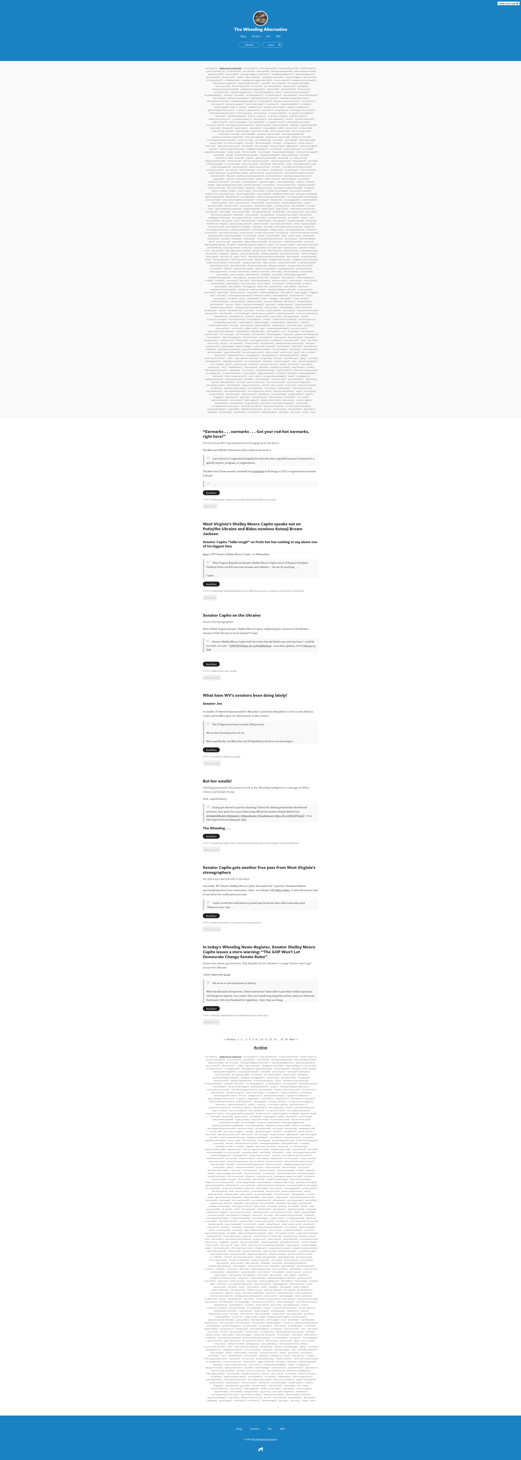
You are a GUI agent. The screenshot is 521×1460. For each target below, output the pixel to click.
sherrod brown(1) (214, 352)
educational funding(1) (216, 408)
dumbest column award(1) (221, 307)
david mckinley (218, 499)
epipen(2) (235, 253)
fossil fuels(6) (265, 163)
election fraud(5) (289, 178)
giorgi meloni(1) (252, 402)
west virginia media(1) (215, 384)
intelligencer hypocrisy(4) (283, 193)
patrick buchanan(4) (252, 184)
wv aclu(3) (310, 205)
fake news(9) (227, 127)
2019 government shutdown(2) (270, 238)
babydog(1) (274, 277)
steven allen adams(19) (308, 94)
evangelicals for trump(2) (279, 259)
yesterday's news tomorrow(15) (287, 100)
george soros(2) (259, 250)
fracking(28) (302, 86)
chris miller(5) (263, 169)
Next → (293, 1039)
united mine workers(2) (216, 262)
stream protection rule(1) (307, 310)
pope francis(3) (305, 214)
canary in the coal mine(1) (264, 346)
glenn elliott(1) (276, 286)
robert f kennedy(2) (307, 238)
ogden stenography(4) (214, 196)
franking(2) (265, 274)
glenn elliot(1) (309, 408)
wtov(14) (242, 106)
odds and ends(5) (217, 175)
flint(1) (238, 304)
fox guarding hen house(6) (283, 151)
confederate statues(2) (292, 241)
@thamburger (248, 815)
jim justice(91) (249, 71)
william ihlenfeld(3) (251, 208)
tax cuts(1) (240, 381)
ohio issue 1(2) (226, 256)
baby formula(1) (275, 396)
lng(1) (212, 295)
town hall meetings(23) (263, 92)
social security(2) (223, 241)
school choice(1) (310, 280)
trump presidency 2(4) (286, 184)
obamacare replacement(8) (268, 133)
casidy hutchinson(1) (219, 399)
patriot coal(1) (286, 352)
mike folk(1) (297, 346)
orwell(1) (310, 367)
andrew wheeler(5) (247, 169)
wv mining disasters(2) (294, 229)
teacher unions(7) (305, 142)
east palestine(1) (295, 408)
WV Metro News (280, 890)
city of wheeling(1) (242, 313)
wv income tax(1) (278, 379)
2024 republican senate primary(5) (299, 172)
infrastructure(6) (234, 160)
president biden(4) (309, 199)
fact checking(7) (262, 145)
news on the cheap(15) (255, 103)
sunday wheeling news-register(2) (252, 244)
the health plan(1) (295, 337)
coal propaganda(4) (292, 199)
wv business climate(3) (276, 217)
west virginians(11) (276, 118)
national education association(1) (290, 343)
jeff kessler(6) (278, 163)
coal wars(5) (235, 181)
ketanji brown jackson (233, 590)
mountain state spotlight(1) (274, 376)
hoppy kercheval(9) (309, 124)
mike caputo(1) (234, 286)
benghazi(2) (224, 253)
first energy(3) (212, 211)
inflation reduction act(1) (251, 408)
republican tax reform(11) (220, 118)
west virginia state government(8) (221, 139)
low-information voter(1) (253, 352)
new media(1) (293, 331)
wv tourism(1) (270, 387)
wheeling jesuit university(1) (225, 322)
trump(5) (259, 178)
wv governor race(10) (215, 124)
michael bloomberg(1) (265, 370)
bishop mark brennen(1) (273, 405)
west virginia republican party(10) (239, 124)
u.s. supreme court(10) (275, 121)
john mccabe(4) (244, 190)
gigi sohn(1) (245, 396)
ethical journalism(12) (237, 115)
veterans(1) (310, 343)
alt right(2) (231, 244)
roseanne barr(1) (227, 340)
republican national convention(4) (271, 196)
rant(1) (230, 358)
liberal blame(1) (221, 316)
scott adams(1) (253, 411)
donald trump (217, 590)
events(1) (267, 319)
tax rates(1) (232, 298)
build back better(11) (298, 115)
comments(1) (310, 337)
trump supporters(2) (231, 247)
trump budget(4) (264, 193)
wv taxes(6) (304, 154)
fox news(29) (256, 86)
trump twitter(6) (299, 160)
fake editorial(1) (258, 331)
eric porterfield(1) (280, 349)
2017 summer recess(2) (285, 244)
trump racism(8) (242, 130)
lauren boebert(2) (291, 271)
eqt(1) (294, 361)
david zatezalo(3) (248, 220)
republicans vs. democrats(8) (277, 136)
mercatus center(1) (299, 328)
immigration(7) (289, 142)
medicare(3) (257, 226)
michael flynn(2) (273, 235)
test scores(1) (213, 343)
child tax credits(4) (219, 190)
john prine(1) (293, 364)
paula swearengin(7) (308, 145)
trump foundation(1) (303, 304)
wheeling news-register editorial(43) (257, 80)
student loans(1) (217, 283)
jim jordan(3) (293, 217)
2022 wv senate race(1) (302, 387)
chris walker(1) (278, 283)
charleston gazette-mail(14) (225, 106)
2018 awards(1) (283, 346)
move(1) (304, 316)
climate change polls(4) (245, 193)
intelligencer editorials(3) (219, 217)
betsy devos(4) (276, 199)
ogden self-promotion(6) (265, 157)
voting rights (262, 1015)
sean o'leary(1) (277, 384)
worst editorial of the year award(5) (297, 166)
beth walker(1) (287, 292)
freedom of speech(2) (260, 271)
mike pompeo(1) (233, 393)
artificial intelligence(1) (269, 292)
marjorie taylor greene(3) (221, 214)
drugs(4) (232, 190)
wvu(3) (236, 220)
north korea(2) (234, 262)
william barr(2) (261, 259)
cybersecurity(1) (211, 334)
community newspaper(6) (307, 151)
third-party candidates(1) (253, 304)
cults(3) (297, 223)
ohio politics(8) (290, 139)
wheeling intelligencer (289, 842)
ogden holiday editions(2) (307, 244)
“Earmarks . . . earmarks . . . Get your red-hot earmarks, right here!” (256, 433)
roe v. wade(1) (303, 396)
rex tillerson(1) (210, 310)
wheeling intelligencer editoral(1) (282, 289)
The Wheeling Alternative (264, 1439)
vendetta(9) (294, 124)
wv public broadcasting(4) (277, 190)
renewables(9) (255, 127)
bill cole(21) (239, 94)
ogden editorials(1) (296, 379)
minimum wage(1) (282, 361)
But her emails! (217, 781)
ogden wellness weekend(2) (255, 241)
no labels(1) (220, 280)
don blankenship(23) (213, 94)
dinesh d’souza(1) (222, 402)
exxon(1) (222, 310)
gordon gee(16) (265, 100)
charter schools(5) (272, 178)
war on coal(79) (231, 74)
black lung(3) (224, 211)
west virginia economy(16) (218, 100)
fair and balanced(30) (241, 86)
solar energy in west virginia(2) (238, 250)
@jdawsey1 (233, 815)
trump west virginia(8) (254, 136)
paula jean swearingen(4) (306, 193)
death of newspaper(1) (231, 337)
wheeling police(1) (213, 361)
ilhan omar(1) (220, 355)
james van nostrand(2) (249, 253)
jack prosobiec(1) (273, 310)
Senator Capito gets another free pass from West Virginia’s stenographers (259, 869)
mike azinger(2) (239, 277)
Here (205, 554)
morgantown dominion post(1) (223, 289)
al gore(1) (229, 304)
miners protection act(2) (258, 277)
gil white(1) (309, 325)
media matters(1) (222, 328)
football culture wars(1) (218, 325)
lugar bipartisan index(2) (214, 244)
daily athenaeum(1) (214, 390)
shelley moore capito (508, 3)
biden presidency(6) (289, 154)
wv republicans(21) (273, 94)
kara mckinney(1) (248, 283)
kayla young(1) (220, 286)
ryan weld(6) (219, 154)
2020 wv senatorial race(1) (236, 376)
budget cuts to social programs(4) (220, 193)
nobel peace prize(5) (215, 169)
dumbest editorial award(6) (246, 154)
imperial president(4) (306, 184)
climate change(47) (293, 77)
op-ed (226, 974)
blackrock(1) (262, 286)
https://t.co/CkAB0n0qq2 (256, 645)
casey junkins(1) (245, 322)
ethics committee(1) (303, 307)
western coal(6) (233, 151)
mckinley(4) (309, 187)
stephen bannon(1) (285, 304)
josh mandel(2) (306, 271)
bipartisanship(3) (309, 223)
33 (281, 1039)
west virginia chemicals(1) (235, 390)
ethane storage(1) (261, 322)
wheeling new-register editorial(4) (288, 187)
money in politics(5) (274, 172)
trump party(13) (282, 109)
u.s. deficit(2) (216, 268)
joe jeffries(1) (216, 387)
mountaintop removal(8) (229, 133)
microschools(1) (280, 408)
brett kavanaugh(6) (215, 163)
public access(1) (272, 352)
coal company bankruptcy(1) (240, 295)
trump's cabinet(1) (301, 298)
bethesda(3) (238, 214)
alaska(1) (304, 355)
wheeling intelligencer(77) (283, 74)
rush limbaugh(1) (278, 322)
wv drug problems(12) (277, 112)
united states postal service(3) (302, 208)
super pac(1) (271, 304)
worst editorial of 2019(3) (281, 223)
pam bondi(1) (210, 292)
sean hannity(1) (236, 402)
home (312, 411)
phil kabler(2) (308, 235)
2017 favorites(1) (243, 334)
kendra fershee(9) (280, 124)
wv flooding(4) (262, 199)
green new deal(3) (215, 205)
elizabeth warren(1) (236, 355)
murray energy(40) (282, 80)
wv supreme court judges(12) (301, 112)
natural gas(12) (260, 112)
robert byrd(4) (258, 190)
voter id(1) (260, 310)
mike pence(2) (213, 238)
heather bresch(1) (254, 301)
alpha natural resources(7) (229, 145)
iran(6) (288, 163)
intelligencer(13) (255, 106)
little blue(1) (292, 373)
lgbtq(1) (303, 358)
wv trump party (297, 590)
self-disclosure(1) (304, 301)
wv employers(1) (267, 343)
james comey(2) (237, 274)
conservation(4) (257, 202)
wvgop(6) (249, 157)
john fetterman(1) (259, 396)
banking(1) (273, 298)
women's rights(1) (304, 399)
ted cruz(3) (268, 226)
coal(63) (240, 77)
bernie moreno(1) (237, 292)
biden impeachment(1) (260, 280)
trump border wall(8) (260, 130)
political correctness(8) (301, 136)
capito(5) (230, 178)
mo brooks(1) (290, 384)
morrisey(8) (278, 139)
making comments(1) (214, 379)
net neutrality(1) (213, 337)
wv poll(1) (209, 280)
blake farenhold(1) (262, 325)
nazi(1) (264, 298)
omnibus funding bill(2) (240, 229)
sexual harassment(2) (287, 262)
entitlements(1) (284, 387)
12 (270, 1039)
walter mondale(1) (258, 289)
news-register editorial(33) (298, 83)
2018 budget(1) (272, 331)
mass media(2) (217, 250)
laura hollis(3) (311, 211)
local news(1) (294, 349)
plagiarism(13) (253, 109)
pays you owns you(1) (256, 381)
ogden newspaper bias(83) (305, 71)
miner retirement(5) (217, 172)
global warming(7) (263, 142)
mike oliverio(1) (232, 396)
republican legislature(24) (241, 92)
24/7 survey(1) (248, 370)
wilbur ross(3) (259, 217)
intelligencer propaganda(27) (252, 89)
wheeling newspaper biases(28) (225, 89)
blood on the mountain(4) (300, 190)
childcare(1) (303, 286)
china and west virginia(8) (222, 130)
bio (268, 36)
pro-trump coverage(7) (233, 142)
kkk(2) (270, 244)
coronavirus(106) (234, 71)
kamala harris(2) (290, 247)
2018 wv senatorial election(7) (232, 148)
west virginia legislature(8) (292, 133)
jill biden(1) (249, 379)
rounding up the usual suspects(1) (248, 307)
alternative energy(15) (235, 103)
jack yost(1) (221, 295)
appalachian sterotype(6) (215, 151)
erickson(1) (253, 364)
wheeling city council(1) (280, 367)
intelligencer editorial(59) (273, 77)
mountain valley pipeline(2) (219, 277)
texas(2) (261, 235)
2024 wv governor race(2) (242, 259)
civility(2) (227, 268)
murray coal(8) (215, 142)
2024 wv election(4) (235, 187)
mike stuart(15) (217, 103)
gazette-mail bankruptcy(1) (306, 334)
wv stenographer (254, 922)
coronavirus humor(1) (231, 373)
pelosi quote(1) (211, 313)
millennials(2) (249, 238)
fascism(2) (225, 238)
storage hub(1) (266, 358)
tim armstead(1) (236, 343)
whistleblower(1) (235, 367)
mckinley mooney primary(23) (296, 92)
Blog (243, 36)
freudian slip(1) (242, 340)
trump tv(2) (247, 247)
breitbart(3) (309, 226)
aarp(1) (242, 298)
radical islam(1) (253, 298)
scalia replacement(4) (286, 181)
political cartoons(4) (216, 187)
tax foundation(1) (255, 387)
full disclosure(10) (263, 124)
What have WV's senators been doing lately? (245, 695)
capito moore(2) (269, 262)
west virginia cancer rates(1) (259, 390)
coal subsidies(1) (308, 331)
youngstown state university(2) (305, 259)
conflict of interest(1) (220, 301)
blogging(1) (218, 396)
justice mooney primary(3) (240, 223)
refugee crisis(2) (277, 229)
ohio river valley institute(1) (223, 381)
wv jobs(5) (276, 166)
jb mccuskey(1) (264, 283)
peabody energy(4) (267, 181)
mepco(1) (305, 322)
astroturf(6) (312, 160)
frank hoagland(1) (251, 399)
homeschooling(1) (279, 393)
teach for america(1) (307, 319)
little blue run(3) (231, 205)
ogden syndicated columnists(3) (228, 208)
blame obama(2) (274, 250)
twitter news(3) (246, 205)
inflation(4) (250, 187)
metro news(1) (236, 399)
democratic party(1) (262, 295)
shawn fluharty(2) (290, 250)
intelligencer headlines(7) (257, 148)
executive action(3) (216, 226)
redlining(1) (212, 411)
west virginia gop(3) (295, 211)
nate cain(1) (295, 411)
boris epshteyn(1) (254, 319)
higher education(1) (266, 373)
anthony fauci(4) (232, 196)
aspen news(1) (288, 399)
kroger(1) (309, 393)
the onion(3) (227, 220)
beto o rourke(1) (308, 352)
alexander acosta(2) (307, 247)
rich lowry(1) (243, 289)
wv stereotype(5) (291, 169)
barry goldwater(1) (269, 355)
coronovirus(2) (210, 232)
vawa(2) (208, 259)
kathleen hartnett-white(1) (278, 328)
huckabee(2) (236, 238)
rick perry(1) (288, 334)
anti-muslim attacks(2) (289, 253)
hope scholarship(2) (233, 235)
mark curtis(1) (280, 337)
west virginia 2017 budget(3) (238, 226)
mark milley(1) (295, 280)
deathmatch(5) (276, 169)
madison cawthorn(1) (251, 384)
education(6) (283, 157)
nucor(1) (267, 408)
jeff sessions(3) (279, 211)
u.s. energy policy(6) (298, 157)
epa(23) (278, 92)
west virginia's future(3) (242, 217)
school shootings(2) (260, 229)
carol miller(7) (276, 148)
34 (286, 1039)
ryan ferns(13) (267, 109)
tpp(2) (236, 256)
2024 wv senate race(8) (301, 130)
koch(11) (289, 118)
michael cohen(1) (213, 346)
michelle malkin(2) (309, 256)
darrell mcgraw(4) (219, 202)
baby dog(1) (284, 411)
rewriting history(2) (286, 268)
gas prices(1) (265, 402)
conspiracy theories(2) (251, 262)
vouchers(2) (309, 241)
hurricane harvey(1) (237, 319)
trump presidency (272, 842)
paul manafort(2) (214, 247)
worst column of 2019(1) (214, 358)
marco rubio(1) (255, 376)
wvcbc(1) (265, 384)
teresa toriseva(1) (294, 283)
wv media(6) (308, 148)
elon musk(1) (252, 292)
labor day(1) (244, 280)
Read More (211, 493)
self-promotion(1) (238, 301)
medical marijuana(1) (286, 313)
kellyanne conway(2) (277, 265)
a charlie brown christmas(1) (285, 319)
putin (245, 590)
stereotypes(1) (310, 390)
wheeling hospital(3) (295, 220)
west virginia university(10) (298, 121)
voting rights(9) (269, 127)
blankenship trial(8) (307, 139)
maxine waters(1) (216, 393)
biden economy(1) (249, 393)
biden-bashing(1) (262, 379)
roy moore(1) (237, 328)
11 (266, 1039)
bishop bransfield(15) (290, 103)
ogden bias (241, 842)
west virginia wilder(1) (259, 340)
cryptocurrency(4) (264, 187)
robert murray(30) (222, 86)
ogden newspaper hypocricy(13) (220, 109)
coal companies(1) (309, 349)
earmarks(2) (237, 241)
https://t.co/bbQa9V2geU (289, 815)
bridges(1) (313, 292)
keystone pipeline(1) (307, 373)
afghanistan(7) (292, 145)
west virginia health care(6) (304, 163)
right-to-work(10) (219, 121)
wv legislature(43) (232, 80)
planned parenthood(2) (257, 265)
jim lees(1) (249, 316)
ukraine (287, 590)
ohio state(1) (313, 340)
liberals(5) (230, 175)
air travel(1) (313, 358)
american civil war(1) (269, 364)
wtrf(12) (251, 115)
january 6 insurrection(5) (259, 166)
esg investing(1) (225, 411)
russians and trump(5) (244, 178)
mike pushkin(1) (288, 277)
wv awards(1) (232, 280)
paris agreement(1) (291, 316)
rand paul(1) (218, 376)
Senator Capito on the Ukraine (232, 615)
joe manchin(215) (250, 68)
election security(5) (274, 175)
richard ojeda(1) (251, 343)
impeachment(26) (288, 89)
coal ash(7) (249, 142)
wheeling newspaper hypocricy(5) (298, 175)
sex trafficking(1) (291, 358)
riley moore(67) (228, 77)
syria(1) (228, 364)
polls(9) (281, 127)
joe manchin (239, 499)
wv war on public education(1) (298, 405)
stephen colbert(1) (284, 370)
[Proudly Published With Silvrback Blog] (260, 1450)
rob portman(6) (263, 151)
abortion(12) (220, 115)
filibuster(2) (311, 229)
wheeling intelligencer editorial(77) (255, 74)
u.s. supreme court (275, 590)
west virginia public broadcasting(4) (302, 196)
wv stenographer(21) (255, 94)
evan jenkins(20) (290, 94)
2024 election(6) (249, 151)
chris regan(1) (285, 298)
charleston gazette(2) (269, 253)
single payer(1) (293, 322)
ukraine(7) (277, 142)
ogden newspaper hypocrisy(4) (229, 184)
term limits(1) (306, 364)
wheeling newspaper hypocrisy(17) (294, 97)
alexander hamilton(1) (307, 361)
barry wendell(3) (213, 220)
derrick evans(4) (242, 202)
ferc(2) (243, 256)
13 (275, 1039)
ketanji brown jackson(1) (283, 390)
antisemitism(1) (232, 283)
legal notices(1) (298, 367)
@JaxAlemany (265, 815)
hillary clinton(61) (252, 77)
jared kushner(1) (236, 316)
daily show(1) (263, 393)
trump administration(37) (248, 83)
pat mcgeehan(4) (248, 196)
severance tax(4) (273, 202)
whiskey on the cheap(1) (271, 399)
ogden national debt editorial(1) (221, 331)
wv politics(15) (273, 103)
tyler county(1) (289, 310)
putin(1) (299, 390)
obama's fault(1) (262, 316)
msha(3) (304, 217)
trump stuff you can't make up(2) (268, 247)
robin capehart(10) (256, 121)
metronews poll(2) (238, 265)
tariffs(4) (300, 181)
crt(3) (311, 217)
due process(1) (220, 298)
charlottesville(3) (264, 220)
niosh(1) (282, 364)
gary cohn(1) (276, 316)
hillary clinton (230, 842)
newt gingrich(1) (253, 355)
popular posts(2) (246, 232)
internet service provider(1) (263, 313)
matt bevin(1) (214, 367)
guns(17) (274, 97)
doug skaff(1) (233, 408)
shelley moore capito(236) (231, 68)
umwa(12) (261, 115)
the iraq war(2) (275, 241)
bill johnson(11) (259, 118)
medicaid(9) (215, 127)
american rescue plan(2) (243, 268)
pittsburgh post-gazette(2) (295, 274)
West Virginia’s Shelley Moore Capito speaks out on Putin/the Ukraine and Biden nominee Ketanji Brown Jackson (252, 528)
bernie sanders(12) (244, 112)
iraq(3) (210, 208)
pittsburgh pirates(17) (260, 97)
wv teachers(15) (308, 100)
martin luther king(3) (263, 205)
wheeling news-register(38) (224, 83)
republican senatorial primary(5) (250, 175)
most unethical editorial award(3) (289, 226)
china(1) (291, 376)
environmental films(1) (289, 355)
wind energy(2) (293, 256)
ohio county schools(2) (228, 232)
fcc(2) (207, 250)
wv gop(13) (241, 109)
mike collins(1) (290, 286)
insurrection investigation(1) (299, 381)
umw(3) (307, 202)
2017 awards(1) (258, 334)
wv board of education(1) (306, 313)
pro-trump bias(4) (212, 199)
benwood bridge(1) (244, 346)
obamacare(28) (289, 86)
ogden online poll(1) (232, 352)
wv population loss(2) (309, 250)
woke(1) (305, 411)
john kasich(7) (247, 145)
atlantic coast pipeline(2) (265, 268)
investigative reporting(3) (286, 214)
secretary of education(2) (239, 271)
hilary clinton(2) (252, 274)
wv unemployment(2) (307, 262)
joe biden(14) (305, 103)
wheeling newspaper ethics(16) (244, 100)
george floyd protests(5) (237, 172)
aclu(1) (309, 295)
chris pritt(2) (277, 274)
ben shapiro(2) (282, 232)
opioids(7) (213, 148)
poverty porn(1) (271, 307)
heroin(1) (278, 358)
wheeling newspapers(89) (281, 71)
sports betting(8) (248, 133)
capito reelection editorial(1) (246, 358)
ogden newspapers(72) (305, 74)
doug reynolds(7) (277, 145)
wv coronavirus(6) (232, 163)
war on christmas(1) (252, 361)
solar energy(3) (279, 220)
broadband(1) (276, 340)
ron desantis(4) (269, 184)
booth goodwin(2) (215, 235)
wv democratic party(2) (264, 232)
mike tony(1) (223, 292)
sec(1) (283, 331)
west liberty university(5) (218, 181)
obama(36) (265, 83)
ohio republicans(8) (263, 139)
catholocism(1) (278, 325)
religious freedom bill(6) (215, 160)
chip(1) (263, 328)
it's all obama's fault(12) (277, 115)
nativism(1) (264, 367)
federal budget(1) (274, 334)
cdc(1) (223, 367)
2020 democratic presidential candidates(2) (266, 256)
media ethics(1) (310, 346)
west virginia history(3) (261, 211)
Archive (256, 36)
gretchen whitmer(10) (304, 118)
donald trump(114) (308, 68)
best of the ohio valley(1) (251, 405)
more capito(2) (291, 238)
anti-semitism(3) (267, 214)
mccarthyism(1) (265, 337)
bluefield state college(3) (217, 223)
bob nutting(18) (219, 97)
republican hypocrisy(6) (280, 160)
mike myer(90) (263, 71)
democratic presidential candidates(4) (238, 199)
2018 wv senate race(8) (280, 130)
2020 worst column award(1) (306, 370)
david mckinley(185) (268, 68)
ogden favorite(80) (216, 74)
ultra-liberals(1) (226, 313)
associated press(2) (304, 268)
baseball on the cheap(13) (274, 106)
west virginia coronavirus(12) (302, 109)
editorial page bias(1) (305, 277)
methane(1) (267, 361)
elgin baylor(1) (311, 379)
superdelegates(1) (280, 295)
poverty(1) (307, 283)
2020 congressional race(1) (215, 370)
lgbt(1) (297, 352)
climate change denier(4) (291, 202)
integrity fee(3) (282, 208)
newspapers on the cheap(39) (304, 80)
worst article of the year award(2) (304, 232)
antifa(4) (211, 184)
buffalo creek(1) (251, 328)
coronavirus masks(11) (242, 118)
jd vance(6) (239, 157)
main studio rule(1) (295, 325)
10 (261, 1039)
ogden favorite (251, 499)
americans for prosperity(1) (229, 349)
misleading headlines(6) (269, 154)
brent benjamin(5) (250, 181)
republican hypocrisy (229, 1015)
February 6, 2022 (238, 819)
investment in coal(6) (224, 157)
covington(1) (210, 349)
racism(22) (228, 94)
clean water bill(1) (291, 340)
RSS (278, 36)
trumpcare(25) (304, 89)
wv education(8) (305, 127)
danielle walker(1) (295, 393)
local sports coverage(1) (217, 319)
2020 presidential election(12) (222, 112)
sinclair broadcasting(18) (238, 97)
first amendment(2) (221, 259)
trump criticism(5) (308, 169)
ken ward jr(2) (211, 253)
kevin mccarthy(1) (279, 280)
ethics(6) (229, 154)
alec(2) (211, 241)
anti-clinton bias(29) (272, 86)
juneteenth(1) (289, 396)
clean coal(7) (210, 145)
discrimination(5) (240, 166)
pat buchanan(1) (217, 304)
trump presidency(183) (288, 68)
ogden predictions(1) (233, 379)
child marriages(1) (269, 411)
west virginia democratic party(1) (225, 405)
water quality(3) (251, 214)
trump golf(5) (218, 178)
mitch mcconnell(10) (238, 121)
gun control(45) (310, 77)
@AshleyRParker (216, 815)
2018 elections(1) (250, 337)
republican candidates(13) (298, 106)
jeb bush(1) (280, 373)
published (258, 471)
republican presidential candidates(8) (227, 136)
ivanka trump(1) (240, 364)
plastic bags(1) (228, 346)
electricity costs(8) (245, 139)
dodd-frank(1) (240, 411)
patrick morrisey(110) (215, 71)
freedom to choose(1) (307, 384)
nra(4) (231, 202)
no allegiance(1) (303, 376)
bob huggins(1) (249, 286)
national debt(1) (242, 331)
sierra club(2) (276, 271)
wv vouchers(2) (249, 235)
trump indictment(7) (292, 148)
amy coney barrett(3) (241, 211)
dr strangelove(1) (213, 373)
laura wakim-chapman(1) (283, 402)
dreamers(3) (311, 220)
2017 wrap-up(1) (227, 334)
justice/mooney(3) (261, 223)
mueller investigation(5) (221, 166)
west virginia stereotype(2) (217, 229)
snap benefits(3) (297, 205)
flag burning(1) (301, 292)
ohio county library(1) (276, 381)
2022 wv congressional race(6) (256, 160)
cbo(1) (303, 340)
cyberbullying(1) (286, 307)
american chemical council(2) (299, 265)
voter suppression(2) (218, 271)
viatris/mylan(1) (233, 384)
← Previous (230, 1039)
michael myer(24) (221, 92)
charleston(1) (234, 370)
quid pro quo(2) (294, 235)
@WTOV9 (235, 645)
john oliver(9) (291, 127)
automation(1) (302, 402)
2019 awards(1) (250, 367)
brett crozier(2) (212, 256)
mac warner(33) (278, 83)
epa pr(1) (224, 343)
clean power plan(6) (249, 163)
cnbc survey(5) (231, 169)
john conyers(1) (246, 325)
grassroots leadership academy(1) (256, 349)
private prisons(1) (305, 289)
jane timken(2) (222, 274)
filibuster (215, 1015)
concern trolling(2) (309, 253)
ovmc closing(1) (217, 364)
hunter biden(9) (240, 127)
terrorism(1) (249, 310)
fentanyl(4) (310, 181)
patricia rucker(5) (257, 172)
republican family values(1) (234, 387)
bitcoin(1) (234, 325)
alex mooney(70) (213, 77)
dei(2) (284, 235)
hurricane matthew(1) (273, 301)
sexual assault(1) (211, 340)
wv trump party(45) (215, 80)
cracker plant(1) (249, 373)
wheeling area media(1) (232, 361)
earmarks (229, 499)
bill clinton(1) (289, 301)
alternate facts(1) (235, 310)
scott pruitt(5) (303, 178)
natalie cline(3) (268, 208)
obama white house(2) (219, 265)
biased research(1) (297, 295)
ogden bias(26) (273, 89)
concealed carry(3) (281, 205)
